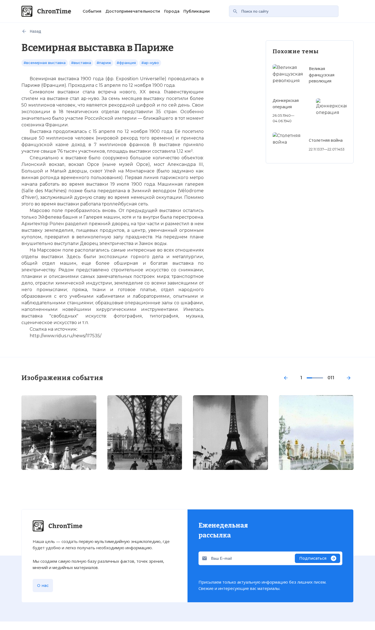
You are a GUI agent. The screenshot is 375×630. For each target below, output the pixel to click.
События (92, 11)
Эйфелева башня (58, 217)
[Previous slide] (286, 378)
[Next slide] (349, 378)
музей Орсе (133, 164)
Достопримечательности (132, 11)
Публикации (196, 11)
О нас (43, 585)
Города (172, 11)
